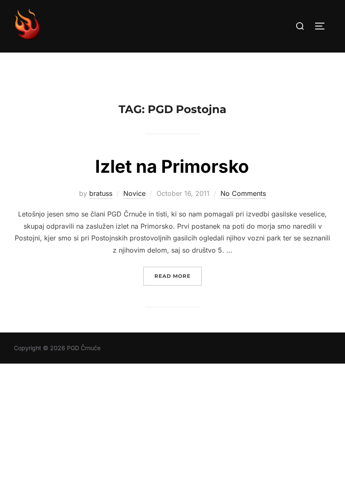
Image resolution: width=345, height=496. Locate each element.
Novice (134, 193)
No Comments (243, 193)
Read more (178, 275)
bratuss (100, 193)
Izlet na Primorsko (172, 166)
